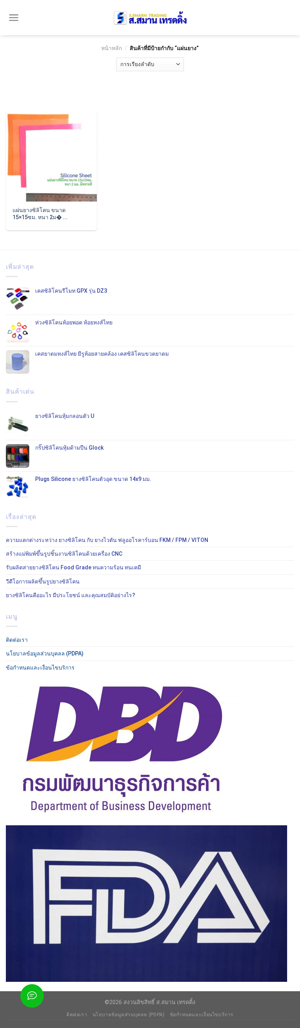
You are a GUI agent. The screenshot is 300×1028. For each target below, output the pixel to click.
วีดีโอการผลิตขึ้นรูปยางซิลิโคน (43, 581)
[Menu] (14, 18)
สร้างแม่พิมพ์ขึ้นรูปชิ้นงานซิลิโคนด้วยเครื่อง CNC (64, 554)
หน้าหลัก (111, 48)
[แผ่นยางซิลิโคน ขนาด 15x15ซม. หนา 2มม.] (51, 156)
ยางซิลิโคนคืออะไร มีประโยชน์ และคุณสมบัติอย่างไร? (70, 595)
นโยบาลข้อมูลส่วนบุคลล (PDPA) (45, 653)
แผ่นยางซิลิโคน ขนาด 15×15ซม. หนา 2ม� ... (40, 213)
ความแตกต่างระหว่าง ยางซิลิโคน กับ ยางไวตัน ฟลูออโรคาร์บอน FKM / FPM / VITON (107, 540)
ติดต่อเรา (17, 640)
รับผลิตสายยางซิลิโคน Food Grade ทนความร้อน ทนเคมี (73, 567)
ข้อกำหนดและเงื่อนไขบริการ (40, 667)
